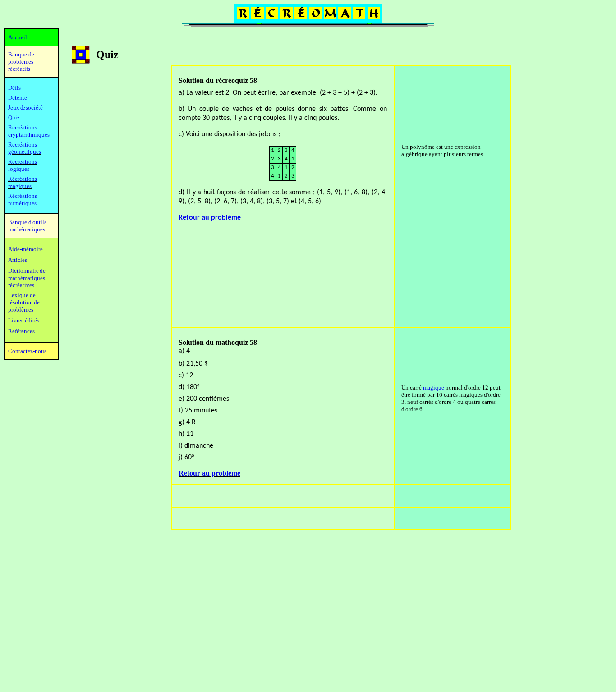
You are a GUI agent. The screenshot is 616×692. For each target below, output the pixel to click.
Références (21, 331)
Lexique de (22, 295)
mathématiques (26, 278)
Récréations (22, 161)
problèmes (20, 309)
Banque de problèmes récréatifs (21, 61)
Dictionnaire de (27, 270)
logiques (18, 168)
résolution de (24, 302)
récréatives (21, 285)
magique (433, 387)
